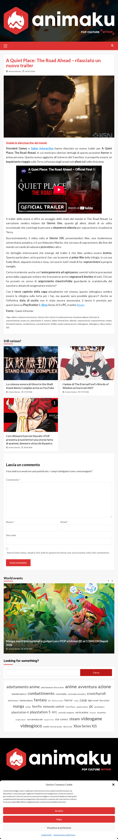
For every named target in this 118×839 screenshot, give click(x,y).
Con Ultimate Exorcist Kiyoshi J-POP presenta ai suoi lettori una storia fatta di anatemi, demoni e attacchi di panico (29, 439)
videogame (82, 324)
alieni (14, 317)
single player (20, 720)
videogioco (94, 324)
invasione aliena (80, 317)
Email (64, 521)
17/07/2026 (28, 392)
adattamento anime (23, 686)
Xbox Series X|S (85, 726)
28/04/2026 (28, 649)
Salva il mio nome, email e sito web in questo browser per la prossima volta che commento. (58, 552)
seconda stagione (66, 712)
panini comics (82, 707)
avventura (87, 686)
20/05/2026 (28, 447)
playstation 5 (37, 320)
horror (52, 317)
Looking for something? (21, 661)
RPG (54, 712)
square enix (49, 720)
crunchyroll (96, 693)
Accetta (59, 810)
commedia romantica (77, 694)
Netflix (37, 706)
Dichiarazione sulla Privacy (64, 835)
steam (109, 320)
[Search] (112, 45)
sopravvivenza (98, 320)
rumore (47, 320)
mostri (28, 707)
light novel (93, 700)
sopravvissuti (83, 320)
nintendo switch (53, 706)
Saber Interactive (60, 320)
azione (104, 686)
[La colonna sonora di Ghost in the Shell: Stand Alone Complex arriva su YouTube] (31, 363)
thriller (54, 324)
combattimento (41, 693)
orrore (23, 320)
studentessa (29, 324)
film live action (57, 701)
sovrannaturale (35, 719)
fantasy (40, 699)
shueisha (101, 712)
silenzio (73, 320)
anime (71, 686)
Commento (13, 479)
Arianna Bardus (15, 71)
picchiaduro (99, 707)
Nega (59, 819)
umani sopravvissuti (67, 324)
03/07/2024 (30, 71)
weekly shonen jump (52, 726)
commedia (61, 694)
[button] (113, 784)
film (49, 701)
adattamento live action (52, 687)
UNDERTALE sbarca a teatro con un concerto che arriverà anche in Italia (50, 645)
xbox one (67, 726)
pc (28, 320)
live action (104, 700)
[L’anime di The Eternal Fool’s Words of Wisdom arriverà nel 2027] (87, 363)
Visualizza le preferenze (59, 827)
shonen (93, 712)
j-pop (83, 700)
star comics (61, 719)
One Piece (70, 706)
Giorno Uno (43, 317)
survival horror (43, 324)
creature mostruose (27, 317)
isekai (76, 701)
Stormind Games (14, 324)
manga (18, 706)
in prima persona (64, 317)
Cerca (96, 672)
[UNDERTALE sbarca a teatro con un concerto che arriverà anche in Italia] (59, 618)
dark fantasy (13, 700)
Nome (10, 521)
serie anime (81, 712)
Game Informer (24, 311)
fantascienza (26, 700)
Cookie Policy (46, 835)
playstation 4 (20, 712)
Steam (80, 305)
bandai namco (19, 693)
